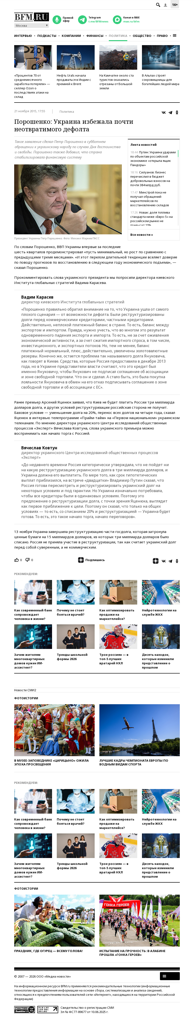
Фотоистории (26, 698)
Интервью (23, 36)
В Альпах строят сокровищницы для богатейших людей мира (160, 79)
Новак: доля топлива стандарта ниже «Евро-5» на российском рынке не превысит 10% (151, 218)
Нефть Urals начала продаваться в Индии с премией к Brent (74, 79)
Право (162, 36)
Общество (142, 36)
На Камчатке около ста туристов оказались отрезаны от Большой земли (116, 81)
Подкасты (46, 36)
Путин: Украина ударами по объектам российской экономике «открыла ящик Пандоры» (153, 158)
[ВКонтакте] (164, 112)
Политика (118, 36)
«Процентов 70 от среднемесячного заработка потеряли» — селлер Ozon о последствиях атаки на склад (32, 86)
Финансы (94, 36)
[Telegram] (170, 112)
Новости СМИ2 (25, 690)
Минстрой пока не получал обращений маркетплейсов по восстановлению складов (149, 198)
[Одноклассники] (177, 112)
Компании (71, 36)
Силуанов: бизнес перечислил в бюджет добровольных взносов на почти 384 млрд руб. (150, 178)
